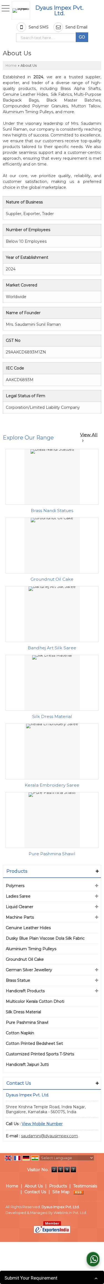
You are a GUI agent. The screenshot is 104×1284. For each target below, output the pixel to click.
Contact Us (35, 1191)
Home (11, 65)
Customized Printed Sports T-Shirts (40, 1054)
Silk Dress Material (52, 716)
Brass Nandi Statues (52, 510)
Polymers (15, 885)
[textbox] (47, 37)
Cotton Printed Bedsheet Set (34, 1043)
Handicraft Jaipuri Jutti (27, 1064)
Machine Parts (20, 917)
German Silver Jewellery (29, 969)
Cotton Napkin (20, 1032)
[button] (42, 1123)
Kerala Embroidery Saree (52, 785)
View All (89, 434)
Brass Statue (18, 980)
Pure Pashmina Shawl (52, 853)
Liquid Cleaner (19, 906)
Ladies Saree (18, 896)
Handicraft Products (25, 990)
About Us (34, 1186)
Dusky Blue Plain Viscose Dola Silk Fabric (45, 938)
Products (16, 871)
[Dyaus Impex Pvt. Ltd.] (22, 10)
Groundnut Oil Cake (52, 579)
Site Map (61, 1191)
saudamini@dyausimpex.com (49, 1135)
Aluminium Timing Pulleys (31, 948)
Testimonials (85, 1186)
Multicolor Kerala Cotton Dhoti (35, 1001)
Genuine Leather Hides (28, 927)
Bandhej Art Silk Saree (52, 647)
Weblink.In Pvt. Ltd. (70, 1213)
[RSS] (78, 1191)
